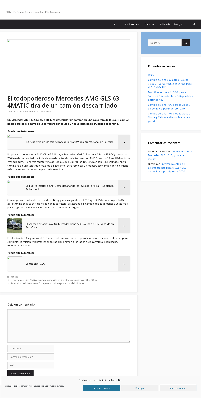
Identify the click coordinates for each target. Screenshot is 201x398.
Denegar (139, 388)
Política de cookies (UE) (171, 24)
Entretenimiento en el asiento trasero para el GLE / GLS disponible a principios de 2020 (167, 167)
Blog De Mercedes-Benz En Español (38, 8)
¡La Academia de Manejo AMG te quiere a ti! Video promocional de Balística (47, 283)
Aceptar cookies (101, 388)
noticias (14, 276)
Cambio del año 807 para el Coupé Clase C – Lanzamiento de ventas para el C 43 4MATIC (170, 83)
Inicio (116, 24)
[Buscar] (186, 42)
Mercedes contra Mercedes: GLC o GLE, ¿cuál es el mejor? (170, 155)
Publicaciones (132, 24)
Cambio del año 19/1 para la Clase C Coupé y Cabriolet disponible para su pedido (169, 117)
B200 (151, 74)
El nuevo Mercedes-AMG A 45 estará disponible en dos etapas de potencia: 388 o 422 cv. (54, 280)
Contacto (149, 24)
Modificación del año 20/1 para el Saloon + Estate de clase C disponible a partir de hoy (170, 96)
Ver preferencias (178, 388)
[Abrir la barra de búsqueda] (194, 24)
